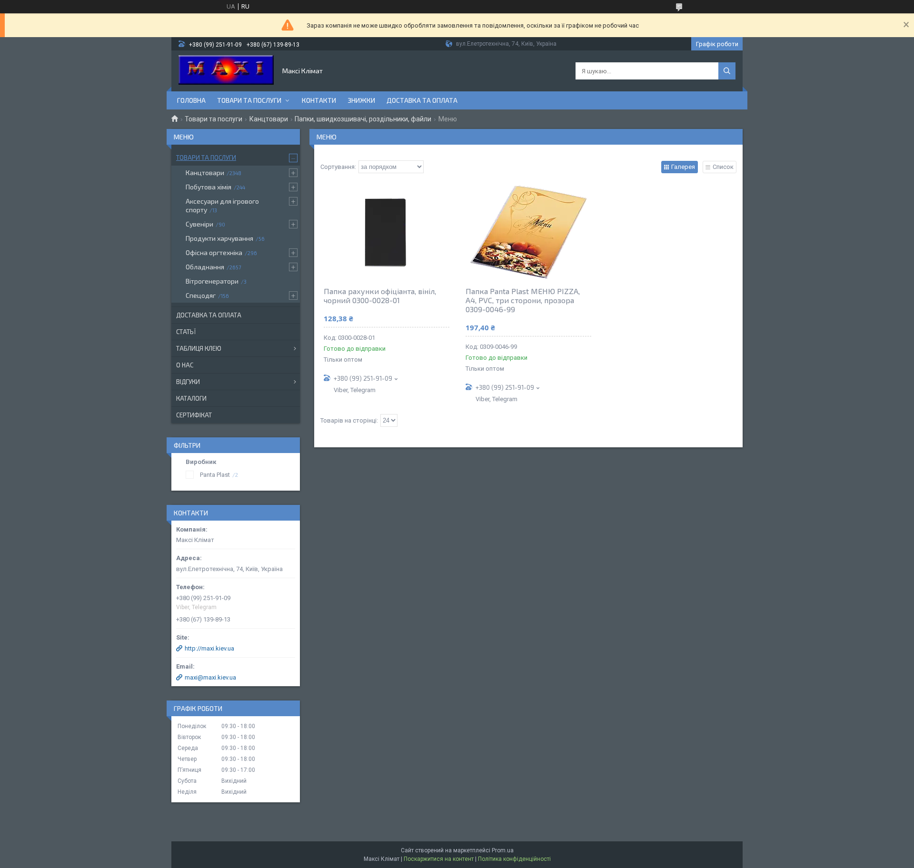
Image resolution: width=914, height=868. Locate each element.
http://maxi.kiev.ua (209, 648)
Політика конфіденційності (514, 859)
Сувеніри (199, 224)
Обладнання (205, 267)
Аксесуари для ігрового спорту (222, 205)
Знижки (361, 100)
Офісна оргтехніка (214, 252)
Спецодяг (201, 295)
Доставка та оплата (422, 100)
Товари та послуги (249, 100)
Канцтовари (268, 119)
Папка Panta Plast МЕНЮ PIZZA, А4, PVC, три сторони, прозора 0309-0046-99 (523, 300)
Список (723, 166)
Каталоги (191, 398)
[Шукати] (726, 70)
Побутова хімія (208, 187)
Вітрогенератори (212, 281)
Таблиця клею (198, 348)
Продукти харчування (219, 238)
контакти (319, 100)
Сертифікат (194, 415)
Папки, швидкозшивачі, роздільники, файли (363, 119)
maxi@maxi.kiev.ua (210, 677)
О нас (184, 365)
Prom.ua (503, 850)
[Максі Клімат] (226, 71)
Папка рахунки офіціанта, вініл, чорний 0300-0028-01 (380, 295)
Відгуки (188, 381)
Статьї (186, 331)
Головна (191, 100)
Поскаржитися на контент (439, 859)
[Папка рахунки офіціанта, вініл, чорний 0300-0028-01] (386, 231)
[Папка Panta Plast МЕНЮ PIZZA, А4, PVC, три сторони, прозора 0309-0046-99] (528, 231)
